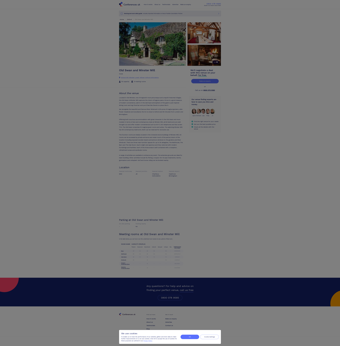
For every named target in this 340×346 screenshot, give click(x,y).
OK (190, 337)
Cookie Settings (209, 337)
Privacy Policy (147, 341)
